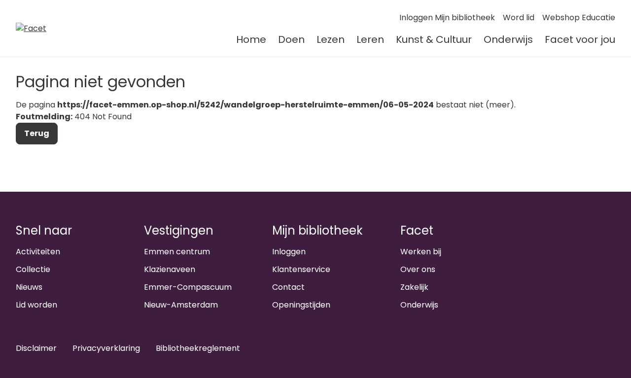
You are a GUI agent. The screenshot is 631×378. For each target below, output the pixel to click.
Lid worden (36, 304)
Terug (36, 133)
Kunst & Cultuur (434, 39)
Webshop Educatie (578, 17)
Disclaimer (36, 348)
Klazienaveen (169, 269)
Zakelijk (414, 287)
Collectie (33, 269)
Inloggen (289, 251)
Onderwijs (508, 39)
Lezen (330, 39)
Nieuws (29, 287)
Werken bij (420, 251)
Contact (288, 287)
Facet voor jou (580, 39)
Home (251, 39)
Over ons (417, 269)
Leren (370, 39)
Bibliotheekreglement (198, 348)
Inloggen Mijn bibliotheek (447, 17)
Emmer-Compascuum (188, 287)
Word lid (518, 17)
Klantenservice (301, 269)
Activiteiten (38, 251)
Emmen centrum (177, 251)
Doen (291, 39)
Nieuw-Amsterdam (181, 304)
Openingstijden (301, 304)
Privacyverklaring (106, 348)
